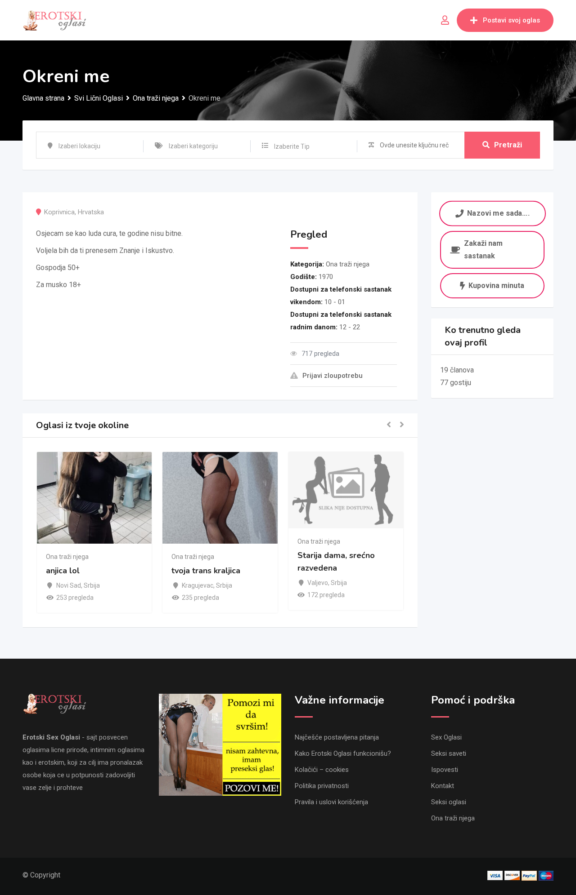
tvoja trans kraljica (205, 571)
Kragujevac (197, 585)
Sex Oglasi (446, 737)
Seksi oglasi (448, 802)
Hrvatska (91, 212)
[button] (389, 425)
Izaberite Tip (292, 146)
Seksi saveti (448, 753)
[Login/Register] (445, 20)
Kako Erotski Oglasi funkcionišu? (343, 753)
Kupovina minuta (496, 285)
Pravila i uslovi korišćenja (331, 802)
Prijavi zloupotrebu (332, 376)
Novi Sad (68, 585)
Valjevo (317, 582)
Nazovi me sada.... (498, 213)
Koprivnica (59, 212)
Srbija (92, 585)
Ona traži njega (347, 264)
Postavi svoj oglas (511, 20)
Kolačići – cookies (322, 770)
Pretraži (508, 145)
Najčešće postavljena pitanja (337, 737)
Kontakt (442, 786)
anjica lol (63, 571)
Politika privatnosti (322, 786)
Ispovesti (444, 770)
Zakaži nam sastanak (483, 249)
